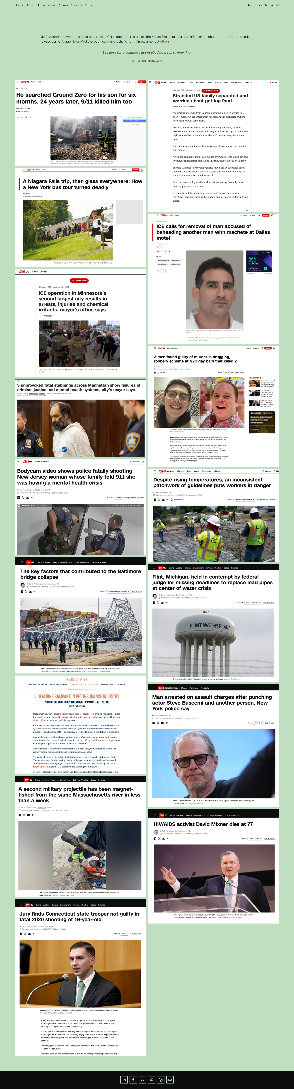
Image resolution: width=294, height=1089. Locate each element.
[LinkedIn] (249, 5)
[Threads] (266, 5)
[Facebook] (254, 5)
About (31, 5)
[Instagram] (272, 5)
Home (19, 5)
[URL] (260, 5)
